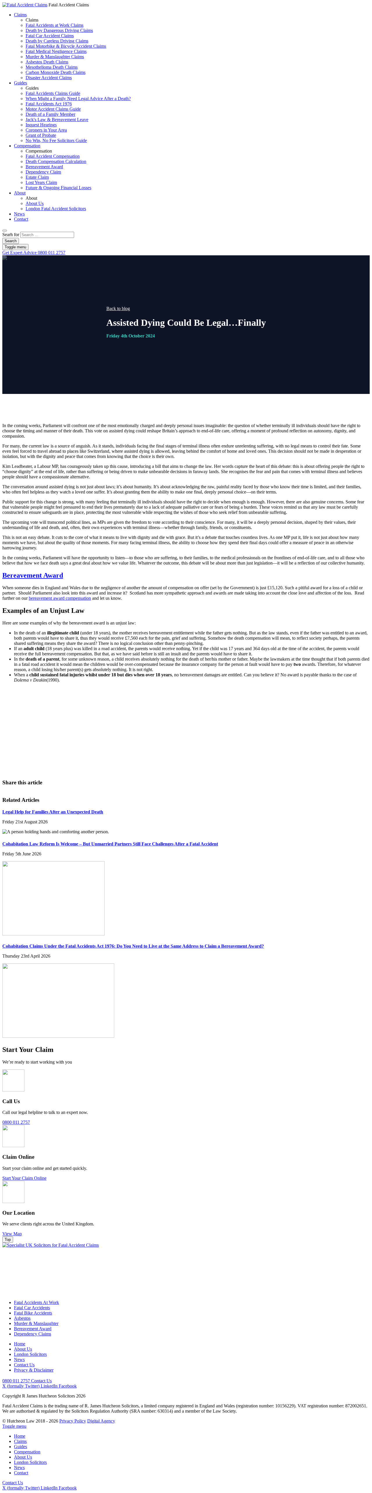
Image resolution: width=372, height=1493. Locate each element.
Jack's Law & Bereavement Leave (57, 119)
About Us (35, 203)
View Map (12, 1233)
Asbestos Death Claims (47, 61)
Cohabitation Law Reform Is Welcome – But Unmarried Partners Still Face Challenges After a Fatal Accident (110, 843)
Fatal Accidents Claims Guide (53, 93)
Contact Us (206, 747)
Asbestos (22, 1318)
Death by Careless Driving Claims (57, 40)
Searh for (10, 234)
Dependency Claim (43, 171)
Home (19, 1343)
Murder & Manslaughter (36, 1323)
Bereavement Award (44, 166)
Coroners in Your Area (46, 130)
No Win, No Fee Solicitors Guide (56, 140)
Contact (21, 219)
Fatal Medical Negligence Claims (56, 51)
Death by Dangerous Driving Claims (59, 30)
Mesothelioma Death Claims (52, 67)
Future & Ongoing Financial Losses (58, 187)
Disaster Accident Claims (49, 77)
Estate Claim (37, 177)
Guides (20, 82)
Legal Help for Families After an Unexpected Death (52, 811)
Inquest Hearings (41, 124)
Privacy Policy (72, 1420)
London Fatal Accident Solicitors (56, 208)
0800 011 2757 (33, 252)
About (20, 192)
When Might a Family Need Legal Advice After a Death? (78, 98)
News (19, 213)
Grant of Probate (41, 135)
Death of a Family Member (50, 114)
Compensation (27, 145)
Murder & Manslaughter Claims (55, 56)
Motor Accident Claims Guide (53, 109)
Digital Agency (101, 1420)
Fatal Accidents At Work (36, 1302)
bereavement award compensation (60, 598)
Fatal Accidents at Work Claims (54, 25)
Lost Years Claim (41, 182)
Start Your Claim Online (24, 1178)
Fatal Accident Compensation (53, 156)
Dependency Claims (32, 1333)
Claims (20, 14)
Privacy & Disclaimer (33, 1370)
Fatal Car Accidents (32, 1307)
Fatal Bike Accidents (33, 1312)
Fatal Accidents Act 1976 (49, 103)
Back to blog (118, 308)
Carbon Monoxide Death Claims (55, 72)
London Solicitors (30, 1354)
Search (11, 241)
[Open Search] (4, 230)
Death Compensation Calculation (56, 161)
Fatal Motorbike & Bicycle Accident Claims (66, 46)
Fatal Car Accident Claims (50, 35)
